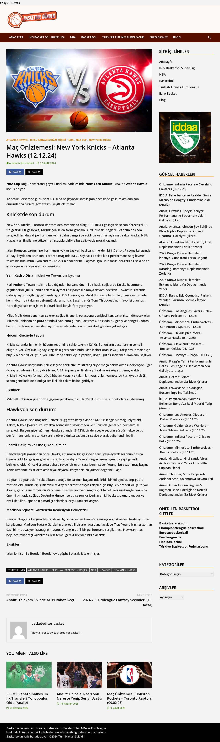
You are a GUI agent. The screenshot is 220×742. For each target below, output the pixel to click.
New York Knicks (100, 139)
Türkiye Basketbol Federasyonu (183, 546)
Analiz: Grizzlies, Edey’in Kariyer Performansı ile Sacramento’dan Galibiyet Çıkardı (182, 215)
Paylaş (17, 172)
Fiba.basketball (171, 542)
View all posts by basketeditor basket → (57, 633)
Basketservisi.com (173, 523)
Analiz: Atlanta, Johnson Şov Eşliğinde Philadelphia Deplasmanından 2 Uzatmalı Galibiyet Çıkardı (185, 231)
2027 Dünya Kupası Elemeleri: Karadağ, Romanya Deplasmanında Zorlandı (184, 268)
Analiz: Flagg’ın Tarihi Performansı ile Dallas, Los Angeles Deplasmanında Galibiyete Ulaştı (185, 366)
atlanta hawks (38, 570)
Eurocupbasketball (173, 532)
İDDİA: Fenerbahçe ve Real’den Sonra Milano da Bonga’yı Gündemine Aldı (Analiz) (185, 200)
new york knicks (124, 570)
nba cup (105, 570)
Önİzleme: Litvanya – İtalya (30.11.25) (185, 355)
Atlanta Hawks (17, 139)
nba (93, 570)
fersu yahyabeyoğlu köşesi (69, 570)
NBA (73, 37)
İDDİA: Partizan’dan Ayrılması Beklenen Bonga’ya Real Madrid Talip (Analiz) (185, 403)
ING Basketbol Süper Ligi (47, 37)
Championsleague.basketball (181, 528)
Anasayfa (16, 37)
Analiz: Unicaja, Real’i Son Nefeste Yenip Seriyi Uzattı (79, 696)
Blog (177, 37)
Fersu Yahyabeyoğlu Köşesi (48, 139)
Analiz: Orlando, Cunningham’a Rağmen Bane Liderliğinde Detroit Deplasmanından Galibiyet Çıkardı (183, 489)
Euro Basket (159, 37)
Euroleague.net (171, 537)
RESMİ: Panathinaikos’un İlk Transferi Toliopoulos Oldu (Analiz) (27, 698)
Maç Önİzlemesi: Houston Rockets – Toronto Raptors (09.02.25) (129, 698)
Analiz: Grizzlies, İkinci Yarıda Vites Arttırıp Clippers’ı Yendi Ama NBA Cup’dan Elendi (183, 463)
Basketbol (89, 37)
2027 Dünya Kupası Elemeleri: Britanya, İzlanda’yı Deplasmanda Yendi (182, 284)
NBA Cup (81, 139)
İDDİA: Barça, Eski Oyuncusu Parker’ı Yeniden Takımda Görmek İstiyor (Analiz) (185, 300)
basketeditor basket (23, 163)
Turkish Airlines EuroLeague (123, 37)
